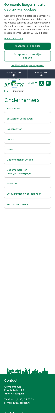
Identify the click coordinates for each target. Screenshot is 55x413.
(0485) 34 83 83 (24, 399)
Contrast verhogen (13, 72)
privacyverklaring (13, 38)
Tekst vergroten (41, 72)
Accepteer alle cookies (27, 45)
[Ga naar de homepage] (14, 83)
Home (6, 91)
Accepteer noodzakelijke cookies (27, 56)
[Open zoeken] (48, 83)
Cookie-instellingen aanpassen (27, 65)
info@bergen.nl (21, 402)
